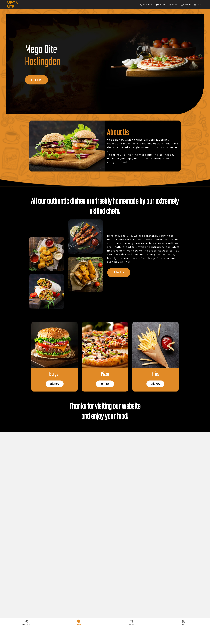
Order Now (147, 4)
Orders (174, 4)
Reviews (187, 4)
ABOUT (161, 4)
